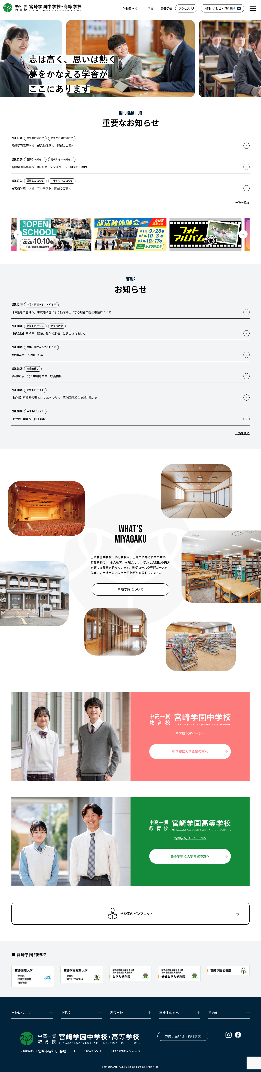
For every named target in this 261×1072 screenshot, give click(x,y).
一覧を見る (242, 202)
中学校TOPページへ (190, 733)
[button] (17, 234)
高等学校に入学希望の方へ (190, 856)
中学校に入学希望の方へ (190, 751)
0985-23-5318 (93, 1051)
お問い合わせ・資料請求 (183, 1036)
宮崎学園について (130, 589)
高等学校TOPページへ (190, 837)
